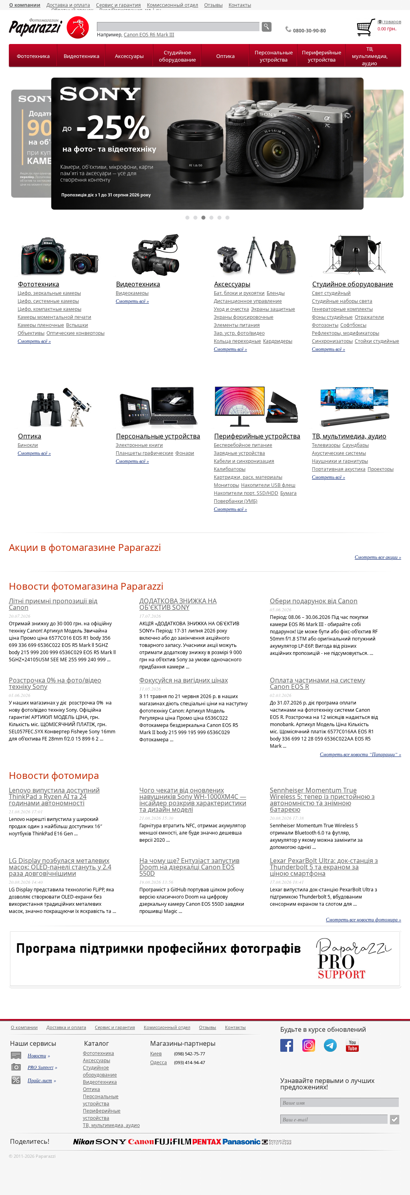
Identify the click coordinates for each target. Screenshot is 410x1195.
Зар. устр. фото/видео (239, 333)
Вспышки (77, 325)
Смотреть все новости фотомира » (363, 919)
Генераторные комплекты (342, 309)
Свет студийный (331, 293)
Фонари (184, 453)
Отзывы (213, 5)
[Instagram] (308, 1045)
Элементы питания (237, 325)
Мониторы (226, 485)
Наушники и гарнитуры (340, 461)
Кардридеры (277, 341)
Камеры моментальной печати (54, 317)
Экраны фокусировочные (243, 317)
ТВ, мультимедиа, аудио (370, 56)
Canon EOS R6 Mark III (149, 34)
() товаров (389, 21)
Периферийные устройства (321, 56)
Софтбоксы (353, 325)
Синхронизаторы (332, 341)
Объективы (31, 333)
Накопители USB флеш (268, 485)
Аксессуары (129, 56)
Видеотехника (81, 56)
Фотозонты (325, 325)
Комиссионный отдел (172, 5)
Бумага (288, 493)
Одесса (158, 1062)
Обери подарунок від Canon (314, 600)
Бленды (276, 293)
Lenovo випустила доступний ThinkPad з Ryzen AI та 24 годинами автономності (54, 796)
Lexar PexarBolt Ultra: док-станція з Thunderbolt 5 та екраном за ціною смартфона (324, 867)
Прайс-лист (40, 1080)
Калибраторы (229, 469)
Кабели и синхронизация (244, 461)
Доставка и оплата (66, 1027)
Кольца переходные (237, 341)
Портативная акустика (339, 469)
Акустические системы (339, 453)
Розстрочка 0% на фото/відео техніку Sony (55, 683)
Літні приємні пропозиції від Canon (53, 604)
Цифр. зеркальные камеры (49, 293)
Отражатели (369, 317)
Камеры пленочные (41, 325)
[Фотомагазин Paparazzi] (49, 37)
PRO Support (40, 1067)
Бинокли (28, 445)
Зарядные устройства (239, 453)
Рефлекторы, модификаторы (345, 333)
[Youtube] (352, 1045)
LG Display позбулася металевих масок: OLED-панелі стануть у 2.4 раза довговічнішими (60, 867)
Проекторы (381, 469)
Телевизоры (326, 445)
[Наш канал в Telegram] (330, 1045)
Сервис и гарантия (115, 1027)
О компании (24, 5)
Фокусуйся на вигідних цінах (183, 680)
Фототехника (33, 56)
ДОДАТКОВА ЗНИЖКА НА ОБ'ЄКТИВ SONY (178, 604)
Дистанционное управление (248, 301)
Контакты (240, 5)
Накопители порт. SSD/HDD (246, 493)
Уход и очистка (231, 309)
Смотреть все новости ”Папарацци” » (360, 754)
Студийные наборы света (342, 301)
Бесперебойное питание (243, 445)
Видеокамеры (132, 293)
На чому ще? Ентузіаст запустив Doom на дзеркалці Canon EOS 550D (189, 867)
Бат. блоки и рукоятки (239, 293)
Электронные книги (139, 445)
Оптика (225, 56)
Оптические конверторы (75, 333)
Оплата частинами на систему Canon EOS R (317, 683)
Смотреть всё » (34, 341)
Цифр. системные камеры (48, 301)
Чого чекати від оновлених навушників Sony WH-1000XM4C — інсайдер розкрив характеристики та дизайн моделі (192, 800)
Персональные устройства (274, 56)
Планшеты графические (144, 453)
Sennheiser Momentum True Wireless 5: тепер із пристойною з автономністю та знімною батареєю (322, 800)
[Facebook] (286, 1045)
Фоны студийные (332, 317)
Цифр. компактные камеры (49, 309)
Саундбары (355, 445)
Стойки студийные (377, 341)
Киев (156, 1053)
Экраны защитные (273, 309)
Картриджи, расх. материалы (248, 477)
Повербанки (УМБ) (235, 501)
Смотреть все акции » (378, 557)
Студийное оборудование (177, 56)
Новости (37, 1055)
